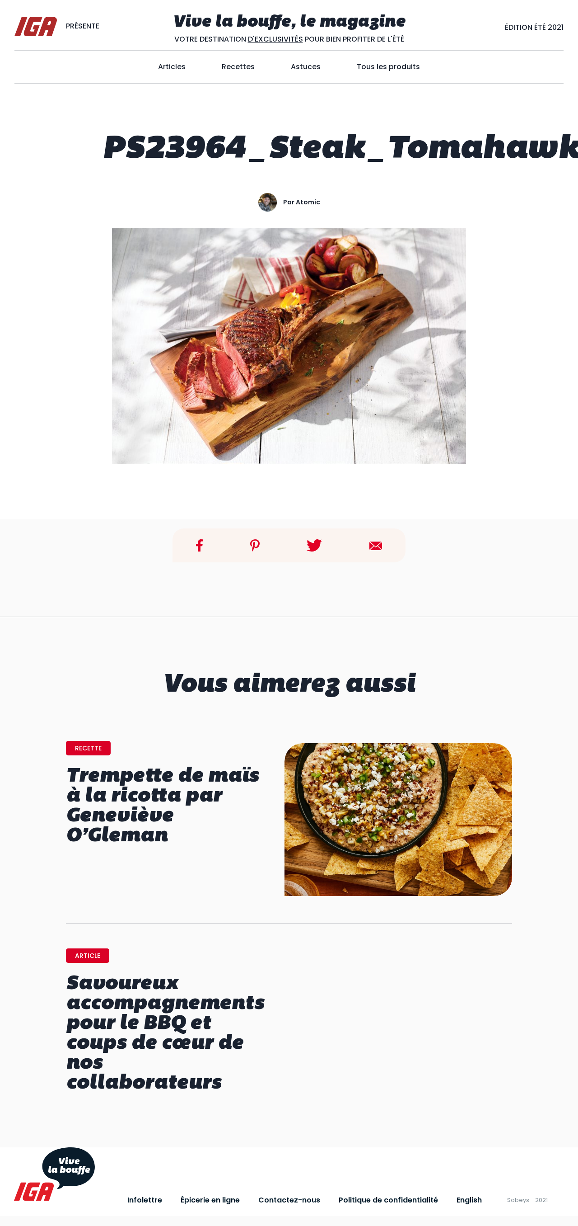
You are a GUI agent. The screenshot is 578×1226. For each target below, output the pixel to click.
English (469, 1200)
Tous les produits (388, 66)
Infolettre (144, 1200)
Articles (172, 66)
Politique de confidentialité (388, 1200)
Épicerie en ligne (210, 1200)
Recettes (238, 66)
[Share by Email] (375, 545)
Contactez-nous (289, 1200)
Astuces (306, 66)
